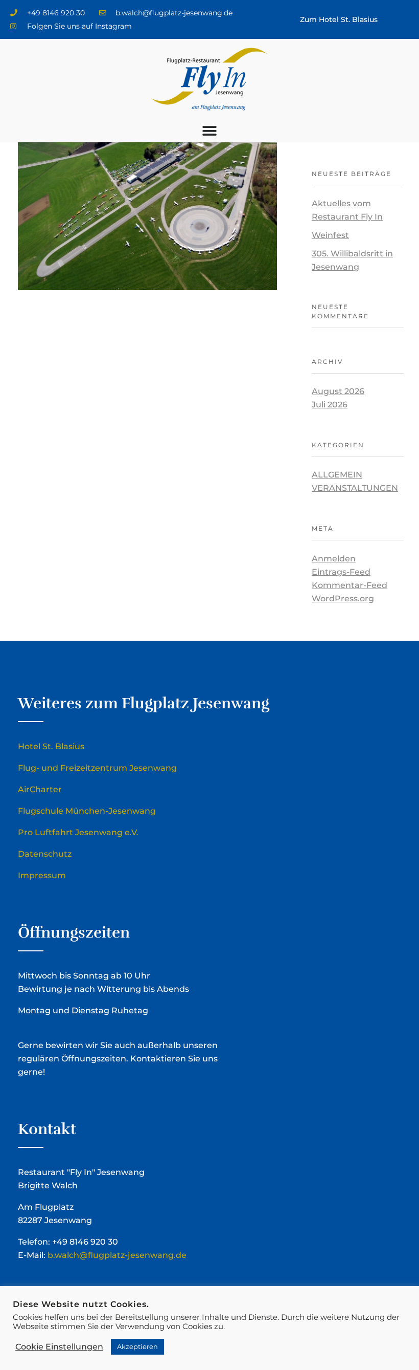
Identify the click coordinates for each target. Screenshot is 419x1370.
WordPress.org (343, 598)
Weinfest (330, 235)
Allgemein (337, 475)
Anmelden (334, 558)
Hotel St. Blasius (51, 746)
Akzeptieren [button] (137, 1346)
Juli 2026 (329, 404)
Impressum (42, 875)
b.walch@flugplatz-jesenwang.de (117, 1255)
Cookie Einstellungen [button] (59, 1347)
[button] (209, 130)
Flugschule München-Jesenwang (87, 811)
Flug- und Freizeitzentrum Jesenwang (97, 768)
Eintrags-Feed (341, 572)
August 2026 (338, 391)
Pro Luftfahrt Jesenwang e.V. (78, 832)
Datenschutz (45, 854)
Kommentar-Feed (349, 585)
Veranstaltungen (355, 488)
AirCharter (40, 789)
